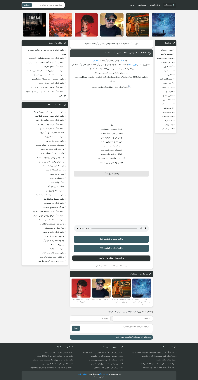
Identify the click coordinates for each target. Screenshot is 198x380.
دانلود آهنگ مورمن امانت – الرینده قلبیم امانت (45, 71)
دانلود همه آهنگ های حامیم (111, 258)
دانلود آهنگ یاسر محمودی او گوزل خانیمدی (46, 58)
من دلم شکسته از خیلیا (55, 170)
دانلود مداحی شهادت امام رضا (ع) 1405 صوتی (55, 356)
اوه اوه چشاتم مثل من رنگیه (53, 240)
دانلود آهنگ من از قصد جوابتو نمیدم (49, 195)
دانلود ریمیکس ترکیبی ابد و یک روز (108, 367)
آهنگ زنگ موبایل (57, 182)
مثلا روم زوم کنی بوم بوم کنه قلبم (50, 157)
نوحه (132, 5)
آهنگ (122, 60)
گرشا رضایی (168, 66)
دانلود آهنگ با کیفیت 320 (111, 248)
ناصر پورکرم (168, 108)
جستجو (27, 5)
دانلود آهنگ (155, 5)
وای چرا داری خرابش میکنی (53, 236)
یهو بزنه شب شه (57, 244)
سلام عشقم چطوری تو (55, 190)
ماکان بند (169, 75)
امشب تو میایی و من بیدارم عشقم (50, 145)
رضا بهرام (169, 124)
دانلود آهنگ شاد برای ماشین (53, 232)
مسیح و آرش (167, 104)
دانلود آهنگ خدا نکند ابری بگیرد (51, 220)
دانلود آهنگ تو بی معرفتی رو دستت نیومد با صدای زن (154, 352)
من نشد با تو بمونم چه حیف (52, 149)
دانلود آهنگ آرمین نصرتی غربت (51, 83)
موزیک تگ (134, 43)
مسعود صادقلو (167, 54)
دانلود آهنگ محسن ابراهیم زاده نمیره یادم (47, 87)
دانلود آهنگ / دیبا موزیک (54, 137)
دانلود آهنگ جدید (57, 249)
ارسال (76, 328)
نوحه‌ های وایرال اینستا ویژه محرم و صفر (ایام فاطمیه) (51, 367)
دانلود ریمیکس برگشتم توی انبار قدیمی (107, 363)
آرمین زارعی (168, 83)
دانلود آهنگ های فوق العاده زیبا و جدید (48, 211)
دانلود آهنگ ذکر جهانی (55, 141)
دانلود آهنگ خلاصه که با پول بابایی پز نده (47, 75)
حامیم (125, 43)
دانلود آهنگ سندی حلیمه (54, 66)
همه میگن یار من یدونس (54, 228)
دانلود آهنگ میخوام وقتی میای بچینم (49, 215)
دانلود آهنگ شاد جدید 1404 (53, 253)
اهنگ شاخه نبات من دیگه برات (51, 132)
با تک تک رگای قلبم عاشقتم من (51, 224)
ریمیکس (142, 5)
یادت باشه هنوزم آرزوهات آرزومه (51, 261)
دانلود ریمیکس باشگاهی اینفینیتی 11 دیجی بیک (44, 62)
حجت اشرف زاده (166, 79)
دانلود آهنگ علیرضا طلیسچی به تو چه (49, 112)
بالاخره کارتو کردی (57, 178)
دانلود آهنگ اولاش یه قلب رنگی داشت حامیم (125, 52)
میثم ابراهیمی (167, 62)
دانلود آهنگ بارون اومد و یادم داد (51, 124)
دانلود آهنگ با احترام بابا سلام (52, 128)
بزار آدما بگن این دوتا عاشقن (53, 166)
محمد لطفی (168, 100)
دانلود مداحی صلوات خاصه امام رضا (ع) (57, 363)
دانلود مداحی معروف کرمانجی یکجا (59, 352)
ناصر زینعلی (168, 112)
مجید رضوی (162, 58)
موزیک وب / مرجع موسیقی (52, 207)
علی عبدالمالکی (167, 87)
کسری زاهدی (168, 95)
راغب (171, 58)
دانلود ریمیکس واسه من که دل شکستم (48, 79)
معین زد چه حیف (57, 174)
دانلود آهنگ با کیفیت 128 (111, 239)
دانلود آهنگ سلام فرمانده (54, 203)
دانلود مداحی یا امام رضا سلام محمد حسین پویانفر (53, 360)
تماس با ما (82, 374)
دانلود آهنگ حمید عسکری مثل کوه (50, 120)
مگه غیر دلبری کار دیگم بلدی (52, 153)
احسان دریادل (167, 129)
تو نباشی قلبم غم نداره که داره (52, 257)
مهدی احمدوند (167, 50)
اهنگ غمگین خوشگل (56, 186)
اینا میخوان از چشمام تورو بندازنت (50, 161)
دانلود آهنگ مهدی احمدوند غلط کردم (49, 116)
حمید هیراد (168, 71)
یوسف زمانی (167, 116)
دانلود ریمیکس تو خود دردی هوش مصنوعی (105, 360)
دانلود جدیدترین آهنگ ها (54, 199)
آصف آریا (169, 120)
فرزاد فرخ (169, 91)
